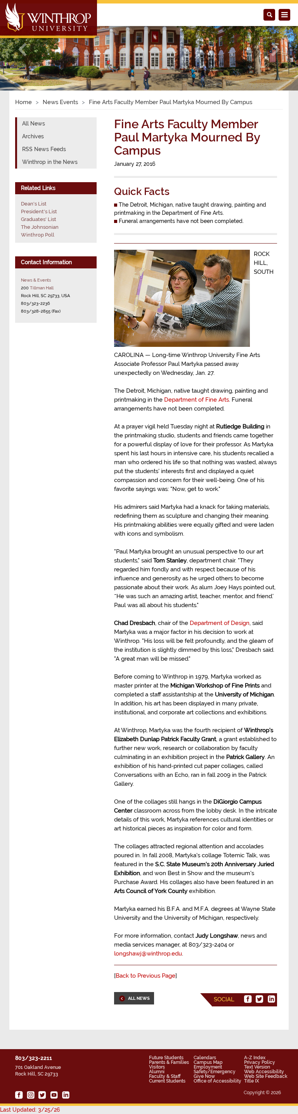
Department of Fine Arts (196, 399)
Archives (33, 136)
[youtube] (54, 1095)
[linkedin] (271, 999)
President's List (39, 211)
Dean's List (34, 204)
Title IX (251, 1081)
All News (33, 123)
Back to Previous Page (145, 975)
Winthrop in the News (50, 162)
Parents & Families (169, 1062)
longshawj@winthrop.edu (148, 953)
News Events (60, 102)
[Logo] (49, 20)
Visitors (157, 1067)
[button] (22, 49)
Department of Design (219, 623)
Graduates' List (38, 219)
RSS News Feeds (44, 149)
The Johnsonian (40, 227)
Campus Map (208, 1062)
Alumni (157, 1071)
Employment (208, 1067)
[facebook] (248, 999)
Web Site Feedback (266, 1076)
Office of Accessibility (217, 1081)
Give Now (204, 1076)
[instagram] (31, 1095)
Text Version (257, 1067)
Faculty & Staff (164, 1076)
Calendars (205, 1057)
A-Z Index (254, 1057)
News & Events (36, 280)
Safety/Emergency (215, 1071)
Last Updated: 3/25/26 (30, 1110)
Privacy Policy (259, 1062)
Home (23, 102)
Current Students (167, 1081)
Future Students (166, 1057)
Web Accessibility (264, 1071)
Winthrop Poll (37, 235)
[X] (259, 999)
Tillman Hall (42, 288)
